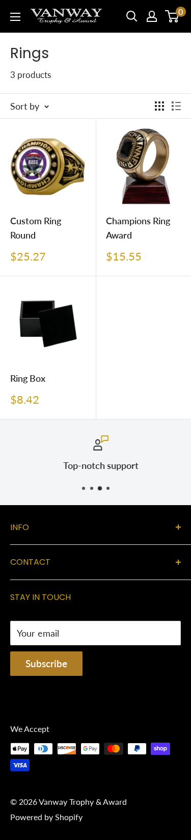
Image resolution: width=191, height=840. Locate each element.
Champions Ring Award (138, 228)
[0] (172, 16)
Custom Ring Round (35, 228)
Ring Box (27, 378)
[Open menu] (15, 17)
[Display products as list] (176, 106)
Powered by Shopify (46, 817)
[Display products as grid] (159, 106)
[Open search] (132, 16)
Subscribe (46, 663)
